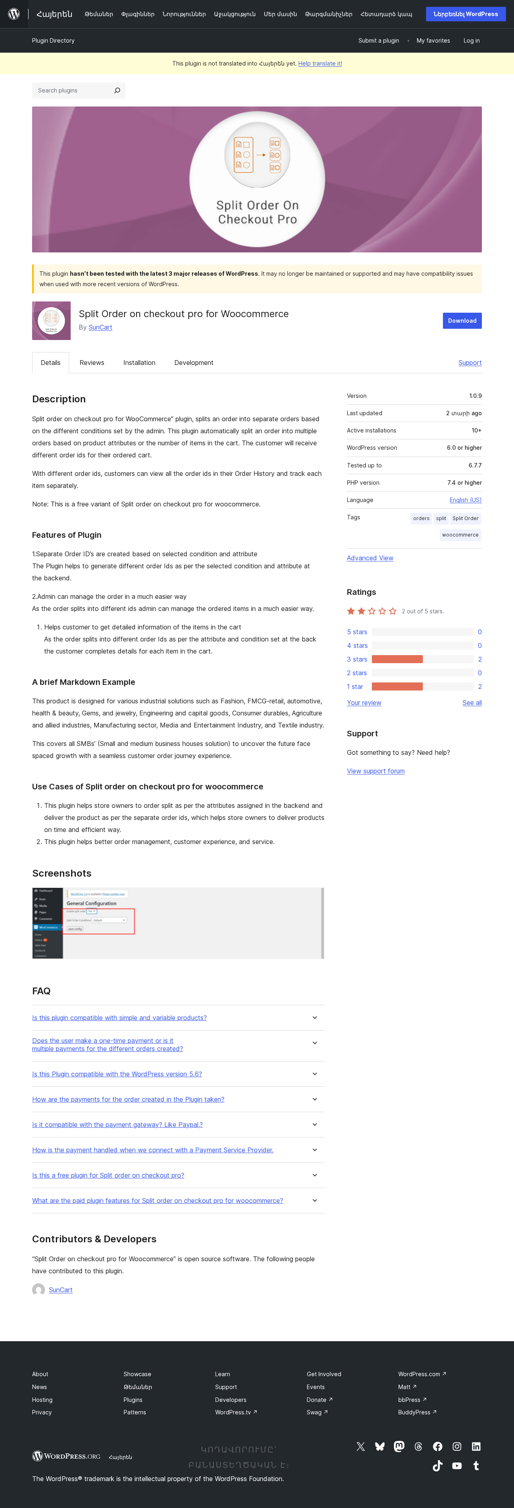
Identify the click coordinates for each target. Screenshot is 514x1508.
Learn (222, 1374)
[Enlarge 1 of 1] (314, 898)
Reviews (92, 363)
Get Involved (324, 1374)
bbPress (412, 1399)
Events (316, 1386)
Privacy (42, 1412)
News (39, 1386)
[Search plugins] (117, 90)
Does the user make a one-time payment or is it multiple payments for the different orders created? (107, 1044)
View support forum (376, 771)
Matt (407, 1386)
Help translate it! (320, 63)
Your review (364, 703)
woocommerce (460, 535)
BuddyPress (417, 1412)
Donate (320, 1399)
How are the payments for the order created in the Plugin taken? (128, 1099)
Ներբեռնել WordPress (466, 13)
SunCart (100, 327)
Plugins (133, 1399)
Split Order (466, 518)
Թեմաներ (138, 1386)
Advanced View (370, 558)
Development (194, 363)
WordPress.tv (236, 1412)
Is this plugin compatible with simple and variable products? (119, 1018)
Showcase (137, 1374)
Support (470, 363)
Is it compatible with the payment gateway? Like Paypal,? (117, 1125)
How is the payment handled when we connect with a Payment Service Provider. (152, 1150)
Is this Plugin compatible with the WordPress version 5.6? (117, 1074)
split (441, 518)
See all (472, 703)
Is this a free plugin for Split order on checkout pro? (108, 1175)
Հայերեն (120, 1457)
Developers (231, 1399)
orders (421, 518)
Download (462, 320)
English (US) (466, 499)
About (40, 1374)
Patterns (135, 1412)
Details (51, 363)
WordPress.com (422, 1374)
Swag (317, 1412)
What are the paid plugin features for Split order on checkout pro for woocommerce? (157, 1201)
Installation (139, 363)
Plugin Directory (53, 40)
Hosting (42, 1399)
